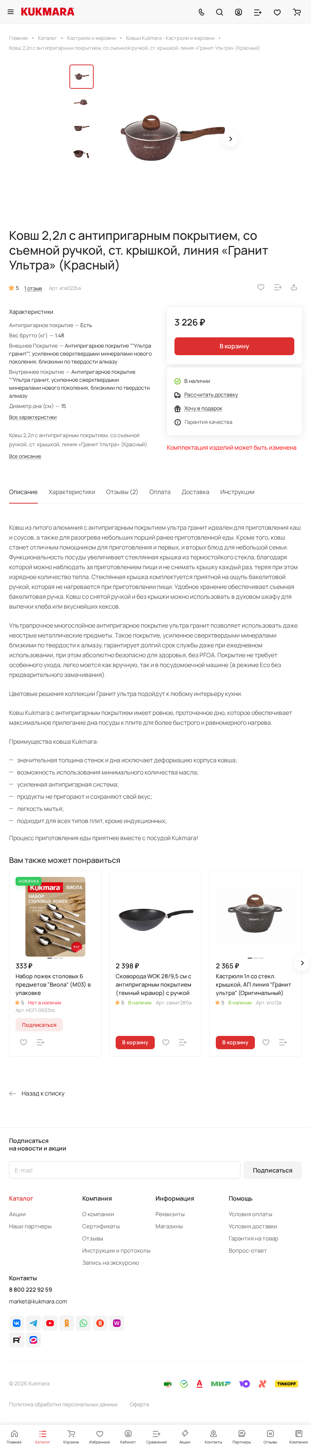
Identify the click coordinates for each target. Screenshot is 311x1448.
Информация (175, 1198)
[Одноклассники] (66, 1323)
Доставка (195, 492)
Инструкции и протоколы (116, 1250)
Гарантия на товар (253, 1238)
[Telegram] (33, 1323)
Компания (97, 1198)
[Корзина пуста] (297, 12)
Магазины (169, 1226)
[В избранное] (261, 287)
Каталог (21, 1198)
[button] (230, 138)
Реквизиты (170, 1214)
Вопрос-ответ (248, 1250)
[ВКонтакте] (16, 1323)
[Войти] (238, 12)
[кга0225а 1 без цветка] (170, 140)
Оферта (139, 1404)
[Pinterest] (116, 1323)
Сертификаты (101, 1226)
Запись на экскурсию (110, 1263)
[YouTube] (50, 1323)
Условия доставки (253, 1226)
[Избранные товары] (277, 12)
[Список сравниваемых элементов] (258, 12)
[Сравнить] (278, 287)
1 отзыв (33, 288)
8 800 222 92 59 (30, 1289)
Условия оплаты (250, 1214)
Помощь (241, 1198)
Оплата (160, 492)
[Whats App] (83, 1323)
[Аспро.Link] (33, 1339)
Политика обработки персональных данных (63, 1404)
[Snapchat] (16, 1339)
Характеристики (72, 492)
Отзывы (92, 1238)
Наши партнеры (30, 1226)
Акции (17, 1214)
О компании (98, 1214)
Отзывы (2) (122, 492)
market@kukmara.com (38, 1301)
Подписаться (272, 1170)
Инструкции (237, 492)
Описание (23, 492)
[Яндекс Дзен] (100, 1323)
